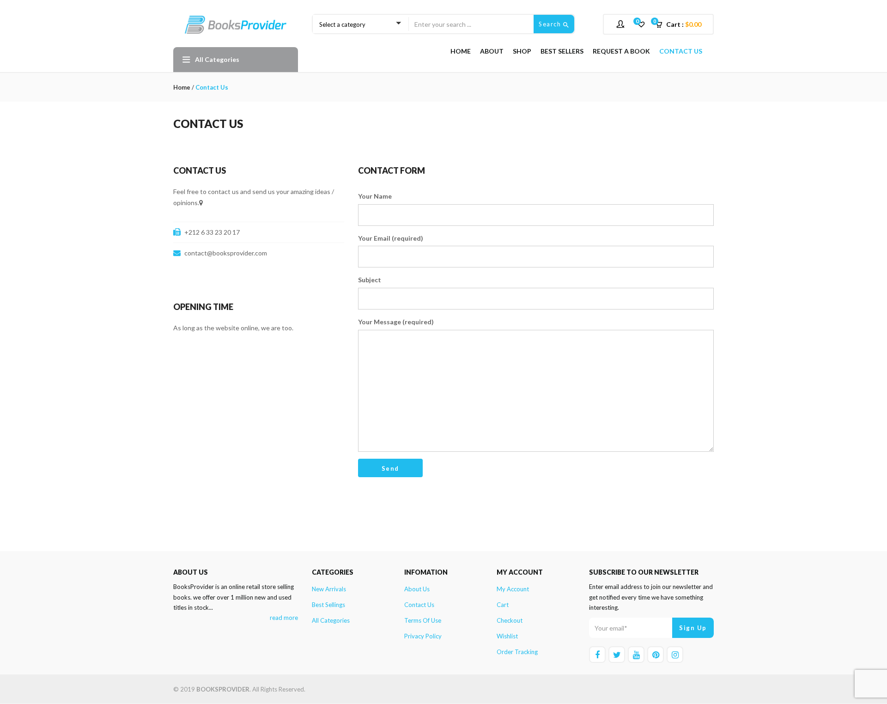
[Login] (621, 24)
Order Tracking (517, 651)
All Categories (331, 620)
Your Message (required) (396, 322)
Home (460, 51)
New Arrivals (329, 589)
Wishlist (507, 636)
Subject (369, 280)
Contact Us (680, 51)
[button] (681, 24)
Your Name (375, 196)
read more (284, 617)
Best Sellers (562, 51)
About (492, 51)
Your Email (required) (390, 238)
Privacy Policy (423, 636)
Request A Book (621, 51)
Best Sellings (328, 604)
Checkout (509, 620)
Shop (522, 51)
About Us (417, 589)
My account (513, 589)
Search (551, 24)
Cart (503, 604)
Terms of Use (422, 620)
